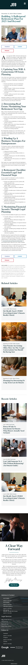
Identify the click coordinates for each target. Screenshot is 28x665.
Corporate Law (4, 622)
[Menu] (25, 3)
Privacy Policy (14, 663)
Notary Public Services (6, 626)
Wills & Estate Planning (6, 619)
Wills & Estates (17, 13)
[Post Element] (14, 304)
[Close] (24, 6)
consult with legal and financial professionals (12, 241)
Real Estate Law (4, 624)
